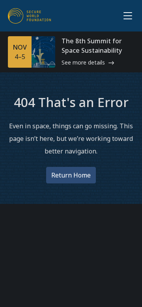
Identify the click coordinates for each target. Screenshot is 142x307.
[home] (29, 16)
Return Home (71, 175)
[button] (126, 15)
